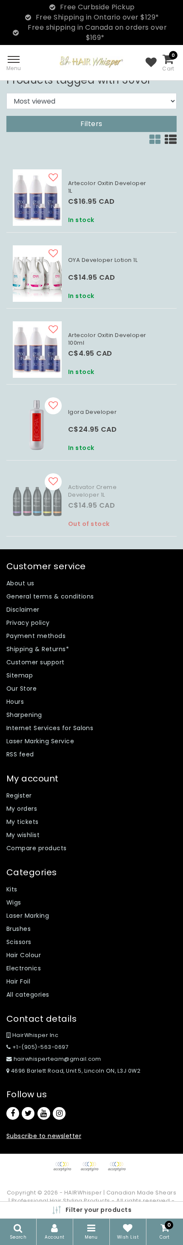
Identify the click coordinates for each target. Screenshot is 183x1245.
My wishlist (23, 835)
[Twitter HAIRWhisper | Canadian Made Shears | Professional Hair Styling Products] (28, 1113)
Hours (15, 701)
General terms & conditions (50, 596)
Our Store (21, 688)
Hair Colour (23, 955)
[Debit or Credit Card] (92, 1170)
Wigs (13, 902)
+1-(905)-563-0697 (40, 1047)
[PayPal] (65, 1170)
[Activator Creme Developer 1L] (37, 501)
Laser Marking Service (40, 741)
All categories (27, 994)
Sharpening (24, 715)
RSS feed (20, 754)
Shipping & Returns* (37, 649)
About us (20, 583)
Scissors (18, 942)
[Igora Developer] (37, 425)
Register (19, 795)
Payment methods (36, 636)
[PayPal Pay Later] (119, 1170)
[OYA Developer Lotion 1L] (37, 273)
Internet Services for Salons (49, 728)
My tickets (22, 822)
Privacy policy (28, 622)
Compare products (36, 848)
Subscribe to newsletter (43, 1136)
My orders (21, 808)
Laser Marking (27, 915)
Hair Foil (18, 981)
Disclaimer (23, 609)
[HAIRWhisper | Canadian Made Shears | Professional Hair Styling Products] (91, 62)
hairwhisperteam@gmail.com (57, 1058)
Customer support (35, 662)
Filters (91, 124)
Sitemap (19, 675)
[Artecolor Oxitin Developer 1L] (37, 197)
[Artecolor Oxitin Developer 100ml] (37, 349)
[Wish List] (151, 63)
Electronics (23, 968)
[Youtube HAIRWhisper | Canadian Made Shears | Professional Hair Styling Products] (43, 1113)
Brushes (18, 929)
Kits (11, 889)
